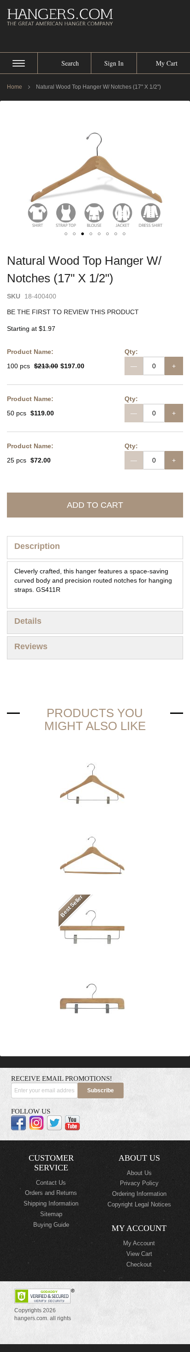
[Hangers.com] (95, 17)
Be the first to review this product (73, 312)
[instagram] (36, 1122)
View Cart (139, 1253)
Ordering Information (139, 1193)
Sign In (114, 63)
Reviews (31, 646)
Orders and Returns (51, 1192)
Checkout (139, 1264)
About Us (139, 1172)
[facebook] (18, 1122)
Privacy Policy (139, 1183)
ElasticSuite (84, 1348)
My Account (139, 1243)
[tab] (95, 547)
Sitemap (51, 1214)
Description (37, 546)
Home (14, 87)
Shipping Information (51, 1203)
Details (28, 621)
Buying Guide (51, 1224)
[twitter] (54, 1122)
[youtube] (72, 1122)
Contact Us (51, 1182)
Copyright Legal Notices (139, 1204)
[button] (66, 234)
